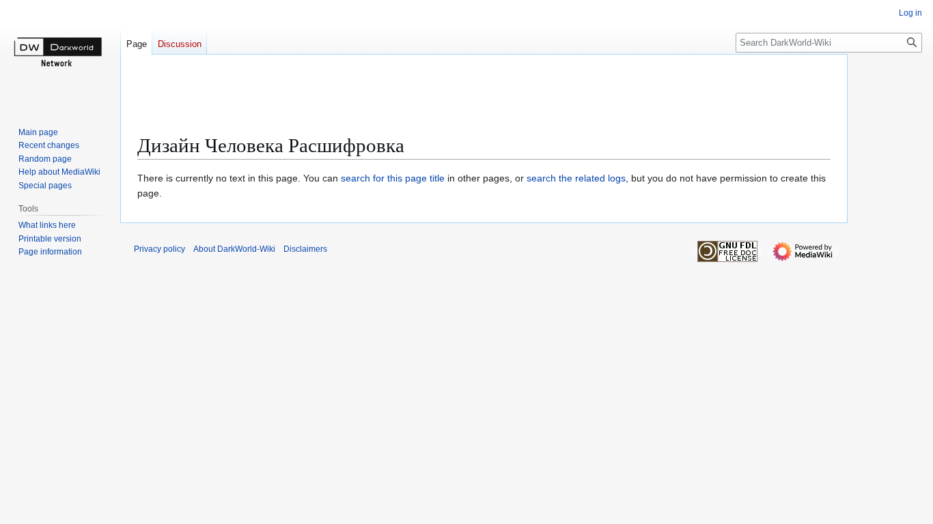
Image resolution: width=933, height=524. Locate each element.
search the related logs (576, 178)
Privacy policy (159, 249)
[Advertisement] (484, 99)
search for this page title (393, 178)
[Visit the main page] (60, 54)
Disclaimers (305, 249)
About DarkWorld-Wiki (234, 249)
